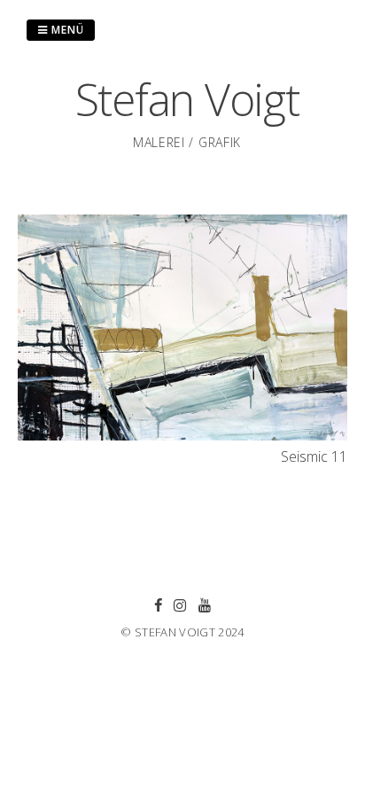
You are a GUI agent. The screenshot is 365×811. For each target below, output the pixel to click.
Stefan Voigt (187, 99)
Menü (66, 29)
